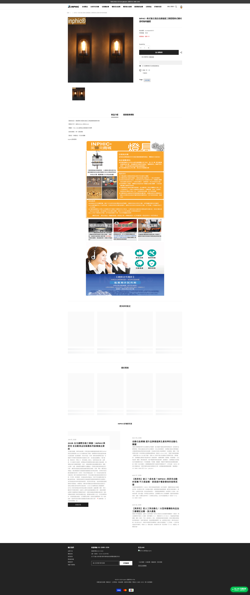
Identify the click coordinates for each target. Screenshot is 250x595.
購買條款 (151, 57)
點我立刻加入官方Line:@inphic (119, 2)
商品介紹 (114, 114)
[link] (81, 349)
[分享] (180, 52)
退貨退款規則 (128, 114)
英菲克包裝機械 (142, 565)
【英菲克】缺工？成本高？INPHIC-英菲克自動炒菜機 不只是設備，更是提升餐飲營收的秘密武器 (155, 482)
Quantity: (142, 44)
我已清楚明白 (145, 57)
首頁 (68, 13)
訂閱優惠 (126, 563)
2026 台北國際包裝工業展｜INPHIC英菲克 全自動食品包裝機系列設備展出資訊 (86, 446)
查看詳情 (78, 505)
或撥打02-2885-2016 (134, 2)
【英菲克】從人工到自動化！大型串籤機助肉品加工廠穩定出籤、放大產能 (155, 510)
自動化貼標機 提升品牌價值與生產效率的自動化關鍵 (155, 443)
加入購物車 (159, 52)
